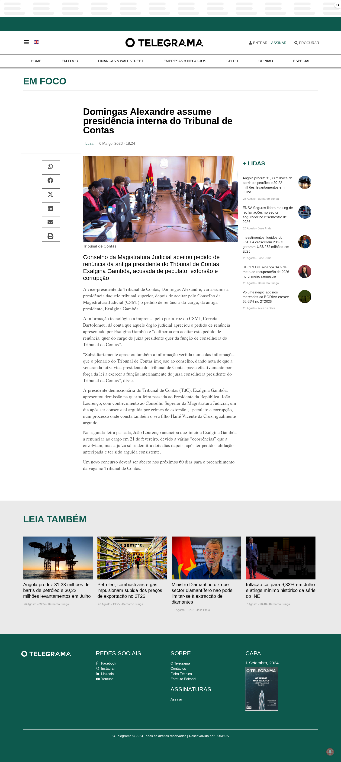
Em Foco (70, 61)
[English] (37, 41)
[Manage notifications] (330, 752)
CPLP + (232, 61)
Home (36, 61)
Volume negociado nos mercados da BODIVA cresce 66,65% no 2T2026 (266, 296)
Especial (301, 61)
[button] (51, 166)
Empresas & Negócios (185, 61)
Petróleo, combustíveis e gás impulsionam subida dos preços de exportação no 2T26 (129, 590)
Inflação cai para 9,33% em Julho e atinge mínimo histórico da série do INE (280, 590)
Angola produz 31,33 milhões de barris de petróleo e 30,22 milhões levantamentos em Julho (57, 590)
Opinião (265, 61)
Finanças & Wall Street (120, 61)
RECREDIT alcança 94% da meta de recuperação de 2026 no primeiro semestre (266, 271)
